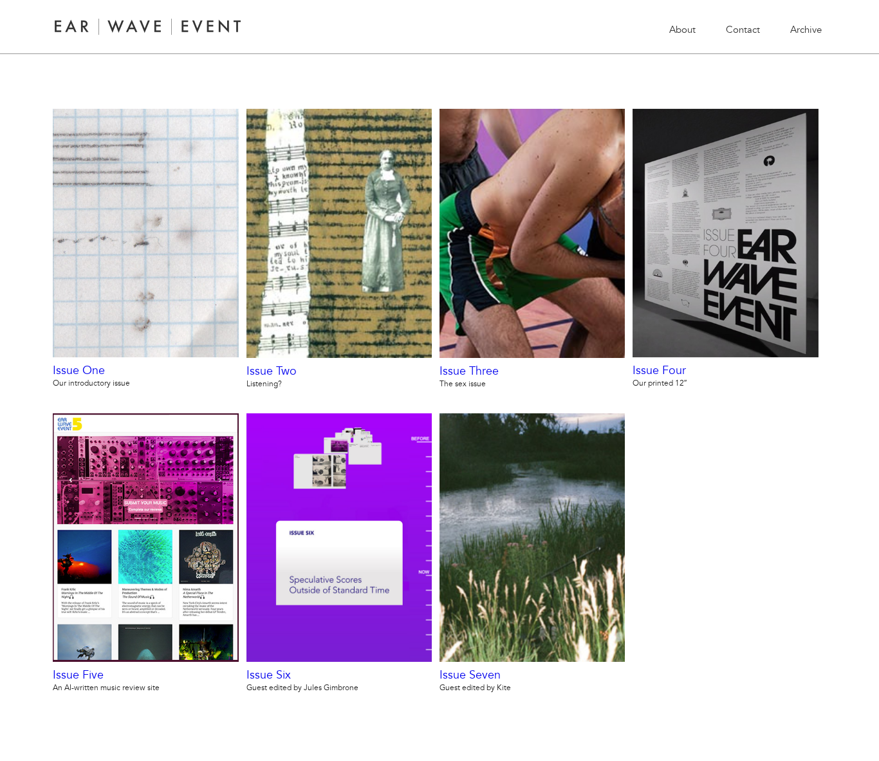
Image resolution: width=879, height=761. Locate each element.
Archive (806, 30)
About (682, 30)
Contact (743, 30)
